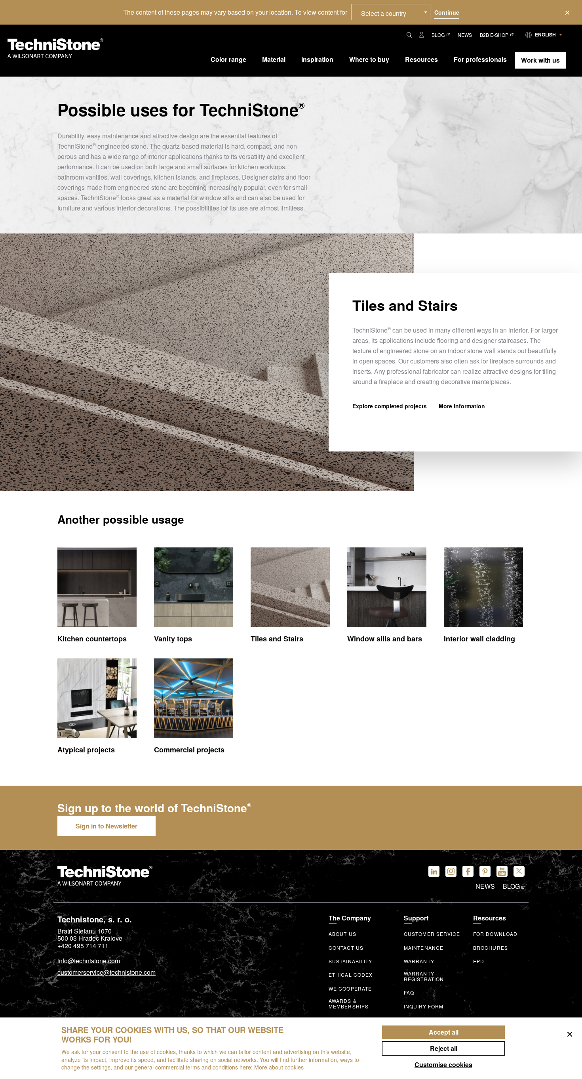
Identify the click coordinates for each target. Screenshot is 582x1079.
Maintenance (423, 948)
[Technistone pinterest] (485, 871)
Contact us (346, 948)
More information (462, 406)
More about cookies (279, 1067)
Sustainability (350, 961)
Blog (438, 34)
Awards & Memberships (349, 1003)
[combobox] (391, 12)
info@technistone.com (88, 961)
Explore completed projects (389, 406)
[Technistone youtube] (502, 871)
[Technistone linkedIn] (433, 871)
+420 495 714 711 (82, 945)
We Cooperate (350, 988)
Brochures (490, 948)
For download (495, 934)
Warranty (419, 961)
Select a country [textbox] (383, 13)
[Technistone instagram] (450, 871)
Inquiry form (423, 1006)
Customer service (432, 934)
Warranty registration (424, 976)
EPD (478, 961)
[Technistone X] (519, 871)
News (465, 34)
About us (342, 934)
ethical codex (351, 975)
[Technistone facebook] (468, 871)
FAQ (409, 992)
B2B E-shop (494, 34)
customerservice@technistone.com (106, 973)
